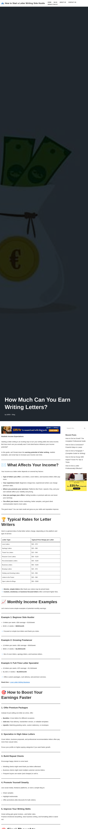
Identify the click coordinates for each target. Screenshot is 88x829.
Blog (55, 2)
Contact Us (72, 2)
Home (49, 2)
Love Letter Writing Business (20, 682)
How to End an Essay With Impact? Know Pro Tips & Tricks (74, 459)
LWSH (8, 414)
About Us (63, 2)
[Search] (85, 428)
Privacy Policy (53, 4)
